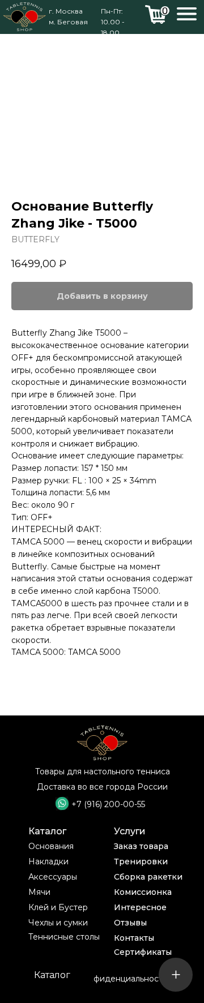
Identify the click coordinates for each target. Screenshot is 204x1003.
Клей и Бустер (58, 907)
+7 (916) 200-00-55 (108, 804)
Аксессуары (52, 877)
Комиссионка (143, 892)
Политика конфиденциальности (102, 979)
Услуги (130, 831)
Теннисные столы (64, 937)
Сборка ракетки (148, 877)
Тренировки (141, 861)
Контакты (134, 938)
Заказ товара (141, 846)
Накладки (48, 861)
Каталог (47, 831)
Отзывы (130, 923)
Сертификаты (143, 952)
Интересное (140, 907)
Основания (51, 846)
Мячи (39, 892)
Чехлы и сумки (58, 923)
